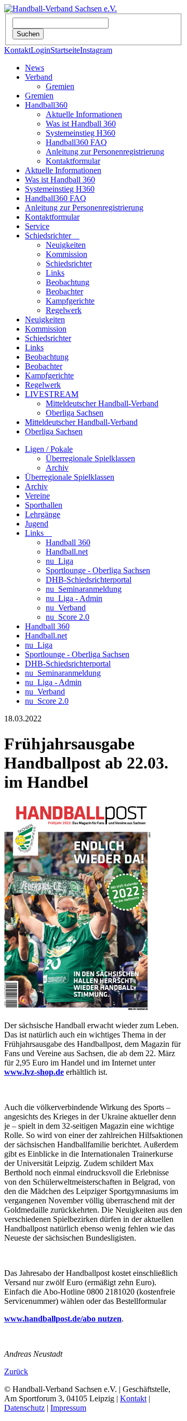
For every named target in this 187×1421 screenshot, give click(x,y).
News (34, 67)
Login (40, 50)
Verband (38, 77)
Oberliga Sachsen (74, 412)
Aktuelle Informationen (84, 114)
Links (55, 272)
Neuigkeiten (66, 244)
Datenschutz (24, 1407)
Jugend (36, 523)
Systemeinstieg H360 (80, 133)
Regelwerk (64, 310)
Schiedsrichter (52, 235)
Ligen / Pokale (49, 449)
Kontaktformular (73, 161)
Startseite (65, 50)
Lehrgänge (42, 514)
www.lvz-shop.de (34, 1072)
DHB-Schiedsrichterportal (88, 579)
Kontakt (17, 50)
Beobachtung (67, 282)
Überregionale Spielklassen (90, 458)
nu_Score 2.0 (67, 617)
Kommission (66, 254)
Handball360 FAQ (76, 142)
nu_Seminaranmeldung (84, 589)
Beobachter (64, 291)
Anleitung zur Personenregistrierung (105, 151)
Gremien (60, 86)
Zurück (16, 1371)
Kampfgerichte (70, 300)
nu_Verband (66, 607)
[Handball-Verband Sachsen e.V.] (60, 8)
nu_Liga (59, 561)
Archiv (57, 467)
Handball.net (67, 551)
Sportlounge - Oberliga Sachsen (98, 570)
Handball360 (46, 105)
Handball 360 (68, 542)
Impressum (68, 1407)
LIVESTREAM (51, 394)
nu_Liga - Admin (74, 598)
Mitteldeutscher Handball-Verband (102, 403)
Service (37, 226)
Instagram (96, 50)
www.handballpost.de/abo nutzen (63, 1318)
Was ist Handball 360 (81, 123)
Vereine (37, 495)
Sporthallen (43, 505)
